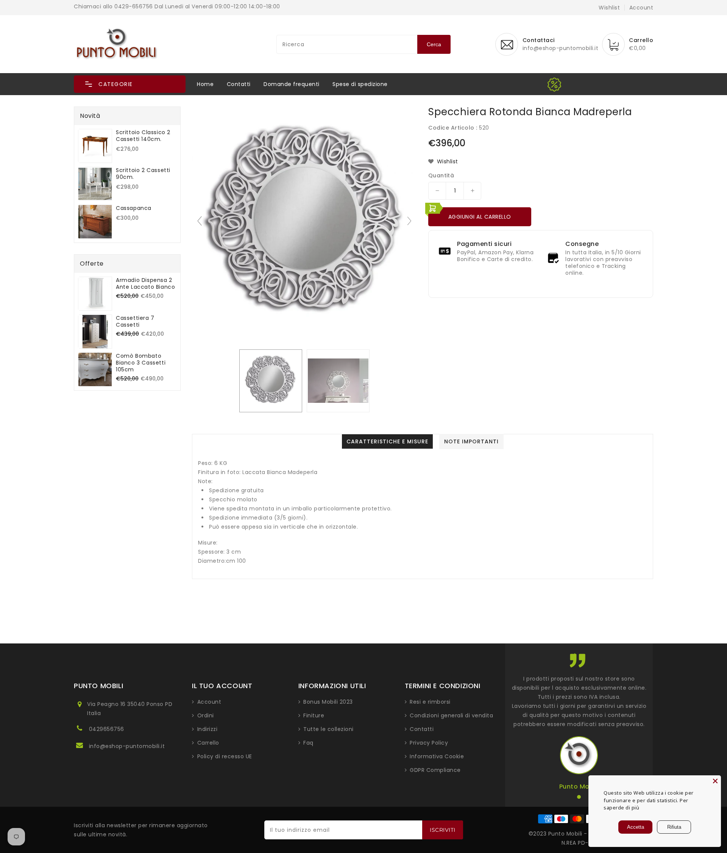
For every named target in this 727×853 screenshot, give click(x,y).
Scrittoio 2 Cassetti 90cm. (143, 173)
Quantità (441, 175)
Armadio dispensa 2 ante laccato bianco (145, 283)
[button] (130, 84)
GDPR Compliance (435, 770)
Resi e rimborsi (430, 702)
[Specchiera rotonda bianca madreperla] (270, 381)
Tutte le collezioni (328, 729)
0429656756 (106, 729)
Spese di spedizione (360, 84)
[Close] (715, 781)
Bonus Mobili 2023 (328, 702)
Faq (308, 743)
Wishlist (609, 7)
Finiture (313, 715)
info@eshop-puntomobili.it (127, 746)
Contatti (239, 84)
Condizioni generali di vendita (451, 715)
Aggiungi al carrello (479, 217)
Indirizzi (207, 729)
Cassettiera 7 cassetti (135, 321)
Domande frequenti (292, 84)
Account (209, 702)
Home (205, 84)
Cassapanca (133, 208)
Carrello (208, 743)
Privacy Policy (429, 743)
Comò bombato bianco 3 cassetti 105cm (140, 362)
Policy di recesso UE (224, 756)
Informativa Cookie (437, 756)
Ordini (205, 715)
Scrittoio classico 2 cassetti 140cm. (143, 135)
